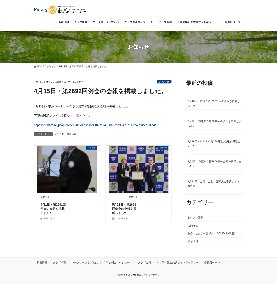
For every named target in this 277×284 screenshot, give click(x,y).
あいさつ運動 (195, 217)
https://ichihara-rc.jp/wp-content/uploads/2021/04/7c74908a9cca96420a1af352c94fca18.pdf (95, 125)
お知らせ (164, 81)
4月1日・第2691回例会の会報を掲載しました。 (53, 209)
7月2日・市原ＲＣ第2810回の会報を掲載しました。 (214, 123)
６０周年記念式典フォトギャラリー (177, 262)
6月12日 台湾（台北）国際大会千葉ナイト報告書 (213, 183)
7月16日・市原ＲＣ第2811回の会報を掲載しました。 (213, 103)
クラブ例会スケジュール (117, 262)
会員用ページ (212, 262)
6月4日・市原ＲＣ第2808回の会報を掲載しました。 (214, 163)
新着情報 (71, 134)
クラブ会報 (144, 262)
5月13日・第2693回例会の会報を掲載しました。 (124, 209)
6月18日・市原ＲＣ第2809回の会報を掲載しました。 (213, 143)
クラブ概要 (59, 262)
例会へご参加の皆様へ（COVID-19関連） (212, 233)
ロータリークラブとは (84, 262)
